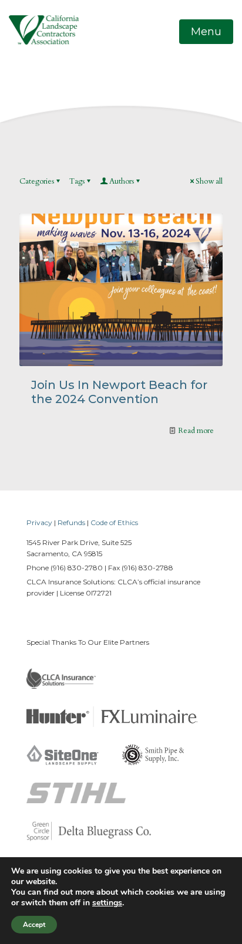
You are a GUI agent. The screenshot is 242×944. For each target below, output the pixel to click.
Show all (209, 181)
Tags (77, 181)
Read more (196, 430)
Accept (34, 924)
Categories (36, 181)
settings (107, 903)
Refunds (71, 522)
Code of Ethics (114, 522)
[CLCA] (44, 29)
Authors (121, 181)
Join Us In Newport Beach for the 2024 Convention (119, 392)
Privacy (39, 522)
